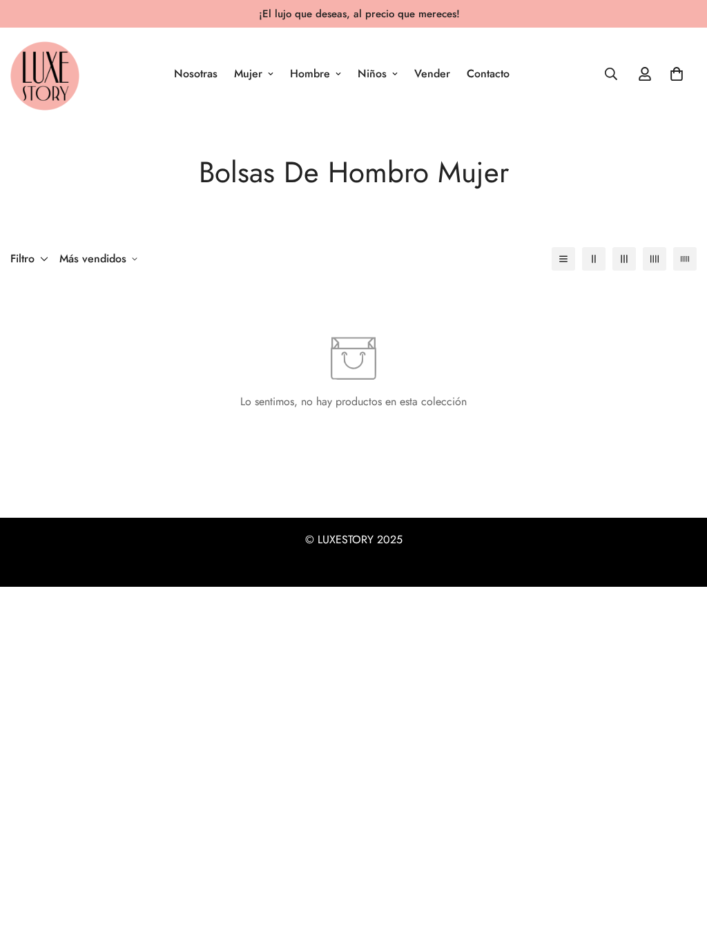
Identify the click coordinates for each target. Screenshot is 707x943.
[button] (677, 74)
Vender (432, 73)
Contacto (488, 73)
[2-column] (594, 259)
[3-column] (624, 259)
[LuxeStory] (44, 73)
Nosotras (195, 73)
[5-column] (685, 259)
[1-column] (563, 259)
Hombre (310, 73)
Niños (372, 73)
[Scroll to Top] (680, 868)
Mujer (248, 73)
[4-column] (654, 259)
